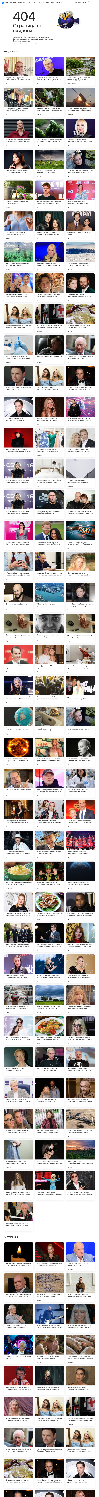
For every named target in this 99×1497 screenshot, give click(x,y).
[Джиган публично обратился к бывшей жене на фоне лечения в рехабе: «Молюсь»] (18, 597)
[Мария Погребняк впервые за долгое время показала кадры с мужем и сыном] (80, 1030)
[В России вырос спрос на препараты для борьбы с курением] (18, 225)
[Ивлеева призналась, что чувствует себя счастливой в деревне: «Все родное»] (80, 566)
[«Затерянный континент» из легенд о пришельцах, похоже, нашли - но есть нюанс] (18, 721)
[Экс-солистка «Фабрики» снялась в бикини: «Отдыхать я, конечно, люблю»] (80, 1216)
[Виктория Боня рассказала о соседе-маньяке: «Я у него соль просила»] (49, 1154)
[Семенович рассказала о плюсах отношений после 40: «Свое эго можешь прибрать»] (18, 907)
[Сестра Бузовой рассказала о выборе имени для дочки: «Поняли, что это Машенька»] (18, 1123)
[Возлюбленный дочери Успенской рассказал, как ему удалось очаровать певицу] (18, 318)
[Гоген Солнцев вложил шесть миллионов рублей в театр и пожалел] (18, 1216)
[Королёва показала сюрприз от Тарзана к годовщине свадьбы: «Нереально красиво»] (49, 225)
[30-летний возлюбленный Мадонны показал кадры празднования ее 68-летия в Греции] (49, 1092)
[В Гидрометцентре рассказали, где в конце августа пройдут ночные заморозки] (49, 1216)
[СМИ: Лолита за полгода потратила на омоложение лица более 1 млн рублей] (80, 1309)
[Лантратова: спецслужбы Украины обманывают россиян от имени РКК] (49, 318)
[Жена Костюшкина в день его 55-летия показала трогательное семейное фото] (80, 411)
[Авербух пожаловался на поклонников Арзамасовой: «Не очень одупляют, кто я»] (80, 287)
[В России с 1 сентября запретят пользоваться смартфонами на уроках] (18, 566)
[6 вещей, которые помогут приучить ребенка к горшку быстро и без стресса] (80, 659)
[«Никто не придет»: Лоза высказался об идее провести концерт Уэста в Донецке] (49, 1371)
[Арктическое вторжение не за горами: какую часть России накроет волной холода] (80, 256)
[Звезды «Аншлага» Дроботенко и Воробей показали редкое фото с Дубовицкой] (49, 937)
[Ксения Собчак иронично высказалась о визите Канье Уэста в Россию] (18, 968)
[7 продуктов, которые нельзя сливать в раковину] (49, 721)
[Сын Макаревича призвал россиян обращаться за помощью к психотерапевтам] (49, 814)
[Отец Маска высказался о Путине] (18, 783)
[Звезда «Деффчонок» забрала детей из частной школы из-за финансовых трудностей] (18, 1371)
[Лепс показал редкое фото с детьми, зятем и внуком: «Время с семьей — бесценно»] (80, 1185)
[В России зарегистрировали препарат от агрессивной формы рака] (18, 349)
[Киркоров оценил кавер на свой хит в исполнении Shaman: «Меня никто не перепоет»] (18, 690)
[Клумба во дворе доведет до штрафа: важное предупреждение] (18, 195)
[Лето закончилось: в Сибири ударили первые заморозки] (49, 690)
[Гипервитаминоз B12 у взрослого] (49, 349)
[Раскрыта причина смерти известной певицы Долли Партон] (49, 1185)
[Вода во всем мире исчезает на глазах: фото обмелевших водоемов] (80, 1123)
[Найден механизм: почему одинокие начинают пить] (80, 783)
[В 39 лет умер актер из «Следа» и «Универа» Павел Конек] (18, 380)
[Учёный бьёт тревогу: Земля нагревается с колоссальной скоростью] (80, 876)
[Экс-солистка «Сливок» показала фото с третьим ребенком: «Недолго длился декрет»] (49, 1247)
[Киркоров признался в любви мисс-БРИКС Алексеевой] (80, 1247)
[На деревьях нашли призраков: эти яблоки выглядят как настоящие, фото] (80, 318)
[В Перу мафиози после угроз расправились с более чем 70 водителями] (18, 999)
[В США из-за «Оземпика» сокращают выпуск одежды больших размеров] (49, 442)
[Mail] (3, 2)
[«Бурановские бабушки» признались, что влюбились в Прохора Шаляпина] (80, 845)
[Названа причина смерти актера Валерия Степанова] (49, 845)
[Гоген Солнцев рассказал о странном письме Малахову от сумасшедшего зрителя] (49, 876)
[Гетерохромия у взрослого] (18, 1247)
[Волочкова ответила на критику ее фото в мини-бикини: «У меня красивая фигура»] (18, 133)
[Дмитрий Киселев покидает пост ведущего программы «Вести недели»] (18, 1442)
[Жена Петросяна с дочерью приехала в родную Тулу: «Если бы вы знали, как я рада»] (80, 1442)
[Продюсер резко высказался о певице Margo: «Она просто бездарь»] (80, 1340)
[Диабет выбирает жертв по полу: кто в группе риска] (18, 628)
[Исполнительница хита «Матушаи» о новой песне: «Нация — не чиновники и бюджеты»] (80, 195)
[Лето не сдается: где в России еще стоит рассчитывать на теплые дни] (49, 999)
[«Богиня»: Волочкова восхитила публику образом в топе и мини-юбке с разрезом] (49, 752)
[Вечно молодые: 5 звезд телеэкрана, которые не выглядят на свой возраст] (80, 133)
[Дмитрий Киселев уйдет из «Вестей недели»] (80, 1411)
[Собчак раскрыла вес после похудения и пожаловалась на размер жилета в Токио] (18, 814)
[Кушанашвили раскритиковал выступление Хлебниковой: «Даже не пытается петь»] (18, 164)
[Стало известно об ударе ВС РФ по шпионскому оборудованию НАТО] (80, 102)
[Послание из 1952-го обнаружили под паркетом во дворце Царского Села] (49, 1442)
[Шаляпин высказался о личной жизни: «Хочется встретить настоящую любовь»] (49, 287)
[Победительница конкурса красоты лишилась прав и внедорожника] (49, 411)
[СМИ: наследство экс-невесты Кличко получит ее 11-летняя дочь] (80, 814)
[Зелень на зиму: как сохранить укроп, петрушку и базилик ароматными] (80, 71)
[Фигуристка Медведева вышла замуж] (80, 225)
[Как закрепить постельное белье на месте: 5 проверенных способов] (49, 473)
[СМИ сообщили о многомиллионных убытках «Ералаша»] (49, 1278)
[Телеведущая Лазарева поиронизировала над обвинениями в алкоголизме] (18, 1061)
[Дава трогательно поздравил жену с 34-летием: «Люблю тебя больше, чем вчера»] (18, 1030)
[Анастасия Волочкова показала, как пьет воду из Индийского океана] (80, 721)
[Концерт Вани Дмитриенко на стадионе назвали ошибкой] (18, 102)
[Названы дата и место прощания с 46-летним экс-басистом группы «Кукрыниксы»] (49, 1473)
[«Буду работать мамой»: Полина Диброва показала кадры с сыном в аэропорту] (80, 937)
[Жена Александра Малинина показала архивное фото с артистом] (80, 442)
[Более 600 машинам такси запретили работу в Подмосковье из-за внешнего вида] (80, 535)
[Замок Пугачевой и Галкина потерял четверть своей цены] (80, 752)
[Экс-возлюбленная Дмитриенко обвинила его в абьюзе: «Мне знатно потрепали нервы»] (49, 195)
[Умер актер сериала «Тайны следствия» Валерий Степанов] (49, 1340)
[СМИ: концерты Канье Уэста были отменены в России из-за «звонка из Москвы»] (80, 907)
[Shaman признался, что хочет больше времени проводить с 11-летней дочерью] (18, 1092)
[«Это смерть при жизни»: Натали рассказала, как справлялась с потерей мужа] (80, 1473)
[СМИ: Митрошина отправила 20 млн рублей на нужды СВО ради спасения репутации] (18, 1185)
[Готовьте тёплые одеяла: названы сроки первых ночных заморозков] (49, 102)
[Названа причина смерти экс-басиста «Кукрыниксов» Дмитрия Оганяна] (49, 628)
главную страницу (33, 43)
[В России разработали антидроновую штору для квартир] (80, 473)
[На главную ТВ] (6, 2)
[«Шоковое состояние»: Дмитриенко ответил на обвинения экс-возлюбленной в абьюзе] (18, 411)
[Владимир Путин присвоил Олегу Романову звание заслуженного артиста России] (49, 566)
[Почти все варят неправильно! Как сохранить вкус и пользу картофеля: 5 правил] (18, 876)
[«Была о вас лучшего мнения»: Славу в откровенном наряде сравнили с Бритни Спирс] (18, 535)
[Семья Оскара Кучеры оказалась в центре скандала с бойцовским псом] (80, 380)
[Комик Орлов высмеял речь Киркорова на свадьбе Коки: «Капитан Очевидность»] (49, 1061)
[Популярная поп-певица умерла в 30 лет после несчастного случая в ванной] (18, 1411)
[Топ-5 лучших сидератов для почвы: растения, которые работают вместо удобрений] (80, 1278)
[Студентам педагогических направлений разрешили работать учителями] (18, 1154)
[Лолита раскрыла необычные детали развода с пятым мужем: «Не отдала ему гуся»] (18, 442)
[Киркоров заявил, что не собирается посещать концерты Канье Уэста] (18, 845)
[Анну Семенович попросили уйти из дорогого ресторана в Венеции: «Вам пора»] (49, 1411)
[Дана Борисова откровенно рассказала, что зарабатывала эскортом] (80, 690)
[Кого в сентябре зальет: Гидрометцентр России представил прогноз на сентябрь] (49, 164)
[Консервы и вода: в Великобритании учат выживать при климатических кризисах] (80, 1154)
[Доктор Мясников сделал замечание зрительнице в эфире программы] (18, 1340)
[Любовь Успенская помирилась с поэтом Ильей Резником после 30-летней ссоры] (49, 968)
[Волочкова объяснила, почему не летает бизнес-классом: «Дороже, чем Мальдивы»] (18, 1278)
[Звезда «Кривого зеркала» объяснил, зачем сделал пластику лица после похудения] (80, 1092)
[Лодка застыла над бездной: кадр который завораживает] (18, 256)
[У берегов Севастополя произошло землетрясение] (49, 597)
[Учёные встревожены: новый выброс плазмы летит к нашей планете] (18, 752)
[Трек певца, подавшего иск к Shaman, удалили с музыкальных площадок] (49, 71)
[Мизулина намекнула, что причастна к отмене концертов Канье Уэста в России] (49, 256)
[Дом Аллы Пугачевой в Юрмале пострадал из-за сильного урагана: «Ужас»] (80, 999)
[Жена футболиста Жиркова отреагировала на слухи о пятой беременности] (49, 659)
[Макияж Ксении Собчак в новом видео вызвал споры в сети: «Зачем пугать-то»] (18, 659)
